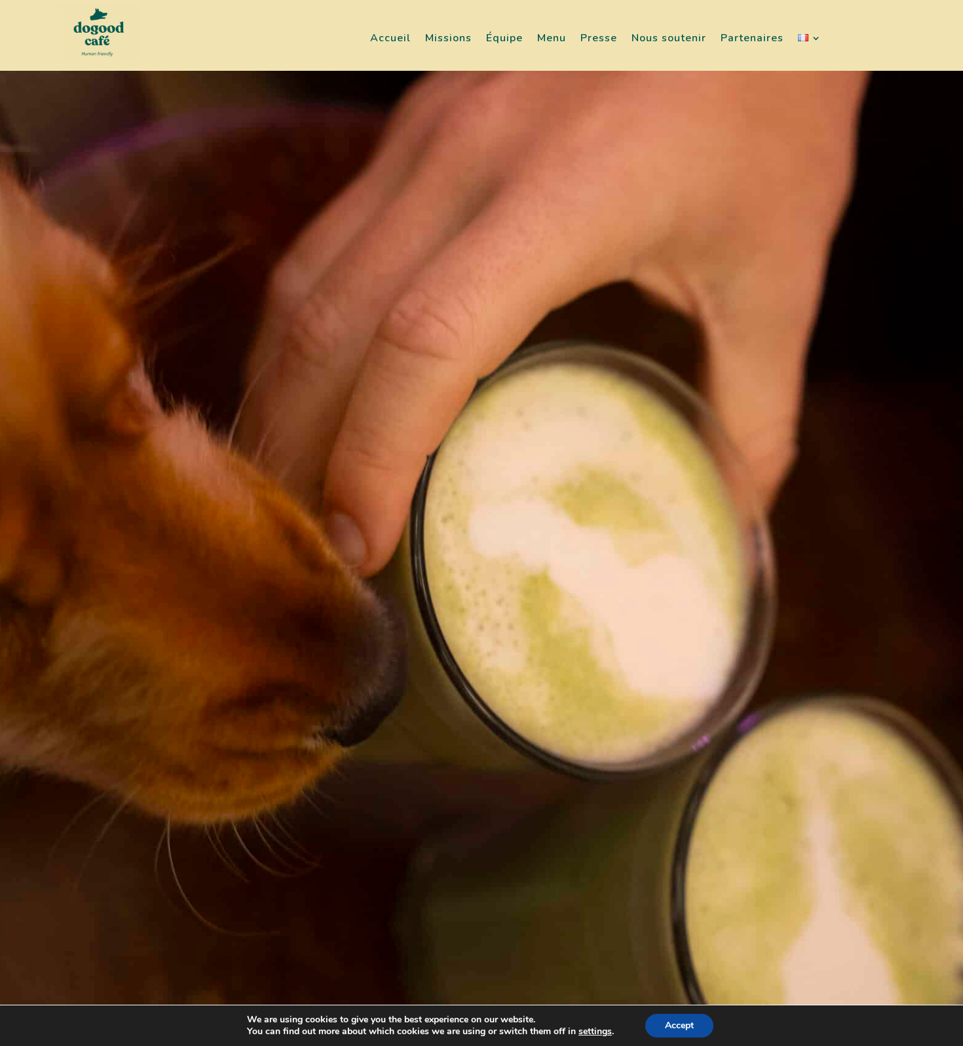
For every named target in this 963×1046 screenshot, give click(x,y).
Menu (551, 39)
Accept (679, 1025)
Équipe (504, 39)
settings (595, 1031)
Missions (448, 39)
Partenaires (752, 39)
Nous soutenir (669, 39)
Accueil (390, 39)
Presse (598, 39)
